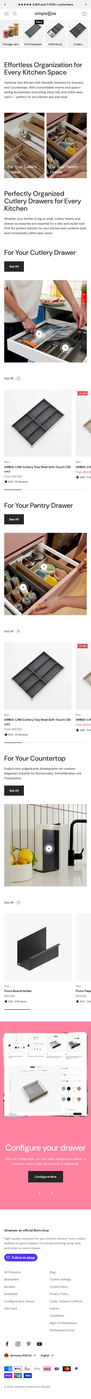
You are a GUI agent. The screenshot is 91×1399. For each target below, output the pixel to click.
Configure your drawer (19, 1301)
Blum (7, 461)
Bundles (9, 1287)
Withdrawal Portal (62, 1330)
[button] (38, 481)
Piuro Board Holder (18, 991)
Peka (6, 986)
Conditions (57, 1316)
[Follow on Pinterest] (29, 1344)
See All (14, 266)
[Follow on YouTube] (39, 1344)
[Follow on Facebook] (7, 1344)
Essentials (11, 1294)
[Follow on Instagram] (18, 1344)
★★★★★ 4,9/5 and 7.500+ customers (45, 4)
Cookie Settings (60, 1279)
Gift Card (10, 1308)
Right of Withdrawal (63, 1323)
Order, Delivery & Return (66, 1301)
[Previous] (5, 4)
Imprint (54, 1308)
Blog (52, 1272)
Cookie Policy (59, 1287)
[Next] (86, 4)
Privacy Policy (59, 1294)
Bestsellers (11, 1279)
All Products (12, 1272)
